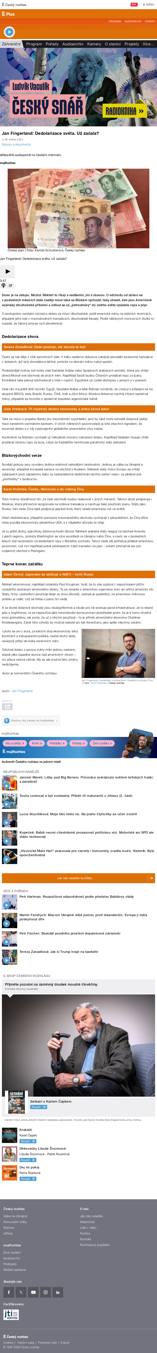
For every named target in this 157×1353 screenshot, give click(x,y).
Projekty (132, 44)
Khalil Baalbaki (99, 683)
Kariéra (85, 1233)
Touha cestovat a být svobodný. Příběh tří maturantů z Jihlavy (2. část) (76, 796)
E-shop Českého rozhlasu (26, 976)
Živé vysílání (101, 743)
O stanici (113, 44)
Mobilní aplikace (14, 1270)
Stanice (8, 1228)
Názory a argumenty (16, 144)
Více (148, 44)
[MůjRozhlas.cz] (7, 163)
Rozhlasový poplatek (95, 1245)
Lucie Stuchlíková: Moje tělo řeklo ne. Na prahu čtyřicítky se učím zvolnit (78, 814)
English (65, 1342)
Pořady (52, 44)
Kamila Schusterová (49, 250)
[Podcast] (3, 286)
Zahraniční (11, 44)
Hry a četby (13, 743)
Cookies (8, 1342)
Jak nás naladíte (91, 1216)
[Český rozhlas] (14, 4)
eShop (8, 1233)
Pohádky (55, 743)
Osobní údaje (25, 1342)
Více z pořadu (15, 891)
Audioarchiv (133, 21)
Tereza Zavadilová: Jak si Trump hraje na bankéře (59, 952)
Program (115, 21)
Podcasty (10, 1264)
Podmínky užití (47, 1342)
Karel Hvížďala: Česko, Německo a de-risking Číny (44, 489)
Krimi (35, 743)
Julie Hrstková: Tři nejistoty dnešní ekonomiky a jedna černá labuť (56, 409)
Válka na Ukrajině (15, 1216)
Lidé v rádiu (88, 1228)
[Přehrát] (7, 271)
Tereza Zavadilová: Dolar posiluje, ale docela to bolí (45, 347)
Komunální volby (15, 1222)
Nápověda (87, 1222)
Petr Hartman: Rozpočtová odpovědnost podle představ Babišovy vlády (77, 896)
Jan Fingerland (22, 691)
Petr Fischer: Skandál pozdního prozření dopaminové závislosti (70, 933)
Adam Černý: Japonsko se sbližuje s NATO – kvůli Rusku (49, 574)
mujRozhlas (10, 733)
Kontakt (85, 1239)
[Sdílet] (10, 286)
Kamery (150, 21)
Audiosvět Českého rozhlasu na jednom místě (31, 761)
